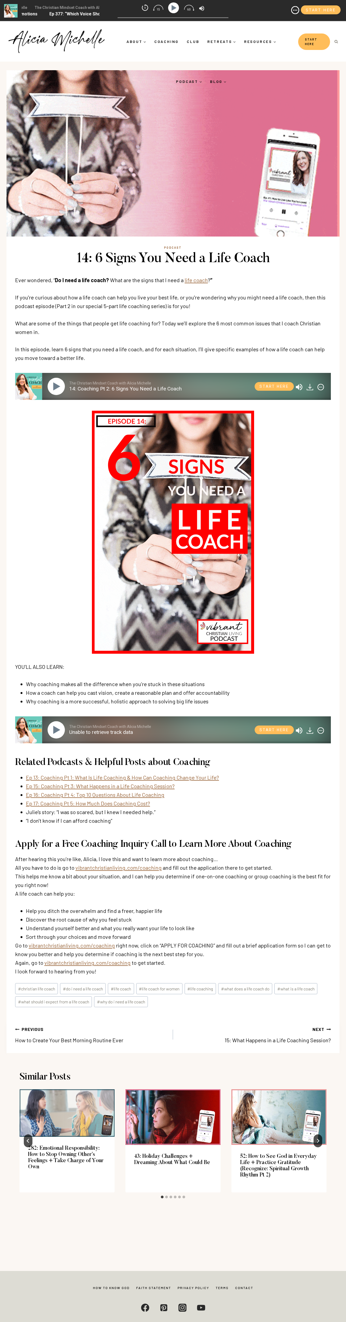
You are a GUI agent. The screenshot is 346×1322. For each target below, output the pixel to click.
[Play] (57, 386)
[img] (320, 387)
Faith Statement (153, 1288)
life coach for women (159, 988)
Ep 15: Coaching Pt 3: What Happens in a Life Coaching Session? (100, 786)
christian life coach (36, 988)
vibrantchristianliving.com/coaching (118, 867)
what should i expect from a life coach (53, 1001)
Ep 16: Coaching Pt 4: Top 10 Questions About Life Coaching (95, 794)
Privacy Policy (193, 1288)
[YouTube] (201, 1308)
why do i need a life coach (121, 1001)
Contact (244, 1288)
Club (193, 41)
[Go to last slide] (28, 1140)
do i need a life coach (83, 988)
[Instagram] (182, 1308)
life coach (196, 280)
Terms (222, 1288)
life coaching (200, 988)
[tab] (162, 1197)
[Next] (318, 1140)
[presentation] (67, 1113)
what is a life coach (296, 988)
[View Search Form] (336, 41)
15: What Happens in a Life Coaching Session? (278, 1035)
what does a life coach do (245, 988)
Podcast (173, 247)
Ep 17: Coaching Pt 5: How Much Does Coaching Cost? (88, 803)
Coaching (166, 41)
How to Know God (111, 1288)
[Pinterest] (164, 1308)
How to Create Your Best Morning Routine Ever (69, 1035)
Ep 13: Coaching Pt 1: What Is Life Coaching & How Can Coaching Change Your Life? (122, 777)
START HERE (311, 42)
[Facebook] (145, 1308)
